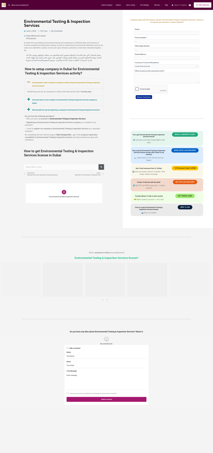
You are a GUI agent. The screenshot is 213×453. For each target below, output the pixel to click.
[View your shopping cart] (190, 5)
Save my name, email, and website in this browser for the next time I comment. (93, 393)
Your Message (72, 371)
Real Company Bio (63, 135)
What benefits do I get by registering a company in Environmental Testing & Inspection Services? (66, 110)
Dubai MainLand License (36, 36)
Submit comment (106, 399)
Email (69, 362)
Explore (118, 5)
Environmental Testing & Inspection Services (68, 119)
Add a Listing (130, 5)
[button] (64, 84)
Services (157, 5)
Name (69, 352)
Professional (31, 38)
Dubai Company (106, 5)
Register (184, 5)
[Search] (101, 167)
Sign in (176, 5)
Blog (166, 5)
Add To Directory (204, 5)
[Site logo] (4, 5)
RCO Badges (144, 5)
